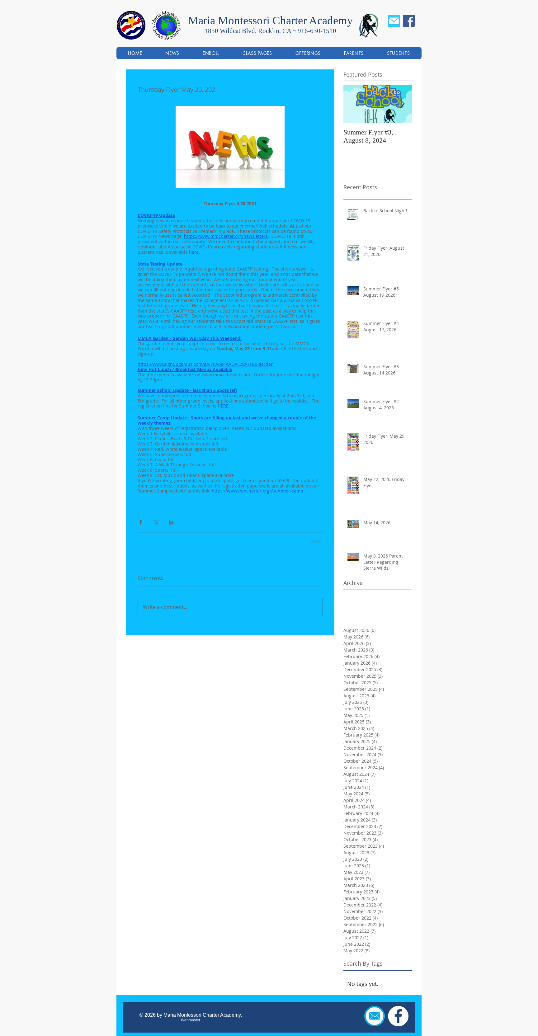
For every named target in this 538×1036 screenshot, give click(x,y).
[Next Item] (402, 104)
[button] (308, 53)
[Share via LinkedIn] (171, 522)
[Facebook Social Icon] (409, 21)
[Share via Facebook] (141, 522)
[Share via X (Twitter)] (156, 522)
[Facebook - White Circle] (398, 1016)
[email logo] (374, 1016)
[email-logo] (394, 21)
